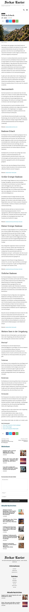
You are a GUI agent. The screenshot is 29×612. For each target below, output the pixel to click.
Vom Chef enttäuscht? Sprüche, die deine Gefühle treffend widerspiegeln (10, 468)
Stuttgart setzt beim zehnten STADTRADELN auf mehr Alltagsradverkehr (9, 545)
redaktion (5, 17)
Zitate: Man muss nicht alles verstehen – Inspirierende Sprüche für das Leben (10, 460)
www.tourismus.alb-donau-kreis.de (14, 221)
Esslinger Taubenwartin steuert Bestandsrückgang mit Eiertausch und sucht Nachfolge (10, 537)
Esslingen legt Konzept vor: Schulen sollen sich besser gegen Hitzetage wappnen (9, 528)
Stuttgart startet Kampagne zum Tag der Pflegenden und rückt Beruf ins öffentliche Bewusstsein (9, 512)
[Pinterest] (13, 21)
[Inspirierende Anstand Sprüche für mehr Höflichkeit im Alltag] (23, 453)
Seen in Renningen (7, 427)
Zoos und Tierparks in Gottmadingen (12, 425)
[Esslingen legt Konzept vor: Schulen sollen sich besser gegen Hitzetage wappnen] (21, 529)
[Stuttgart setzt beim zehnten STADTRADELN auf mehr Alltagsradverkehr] (21, 545)
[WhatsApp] (17, 21)
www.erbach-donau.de (11, 172)
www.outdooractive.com (11, 127)
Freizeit (3, 13)
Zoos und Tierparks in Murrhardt (10, 428)
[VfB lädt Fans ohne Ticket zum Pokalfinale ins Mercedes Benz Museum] (21, 521)
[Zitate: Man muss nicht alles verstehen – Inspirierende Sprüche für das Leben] (23, 461)
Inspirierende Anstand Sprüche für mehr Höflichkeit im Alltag (9, 452)
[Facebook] (7, 21)
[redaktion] (2, 18)
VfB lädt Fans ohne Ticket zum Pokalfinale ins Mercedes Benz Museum (10, 520)
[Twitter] (10, 21)
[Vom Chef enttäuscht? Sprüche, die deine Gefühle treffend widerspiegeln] (23, 469)
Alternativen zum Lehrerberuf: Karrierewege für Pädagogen (7, 441)
